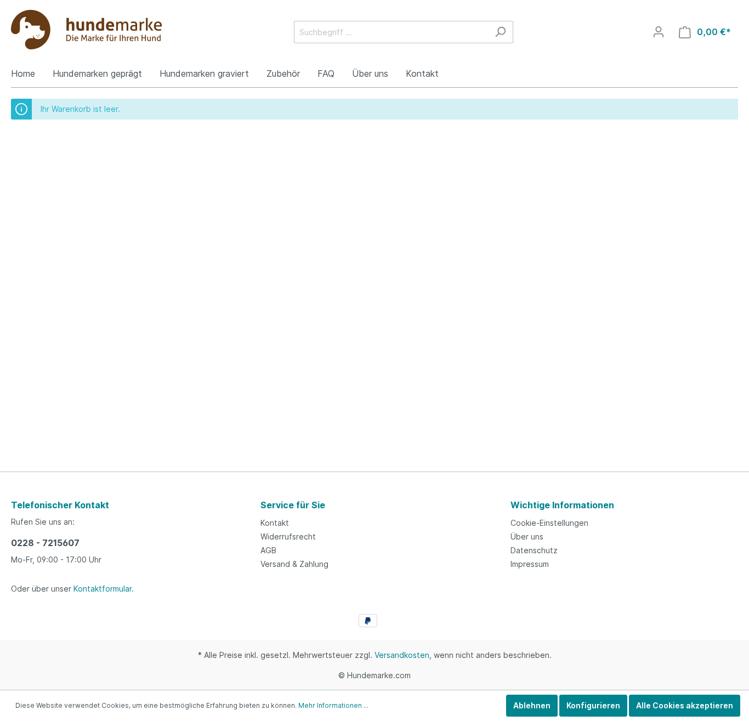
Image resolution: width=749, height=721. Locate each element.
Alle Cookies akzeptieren (684, 705)
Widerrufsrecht (288, 536)
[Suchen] (500, 32)
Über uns (526, 536)
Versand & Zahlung (294, 564)
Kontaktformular (102, 588)
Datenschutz (534, 550)
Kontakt (274, 522)
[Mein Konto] (658, 32)
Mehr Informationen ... (333, 705)
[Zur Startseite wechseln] (86, 29)
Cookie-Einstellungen (549, 522)
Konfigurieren (593, 705)
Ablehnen (532, 705)
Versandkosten (401, 655)
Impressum (529, 564)
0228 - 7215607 (45, 542)
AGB (268, 550)
